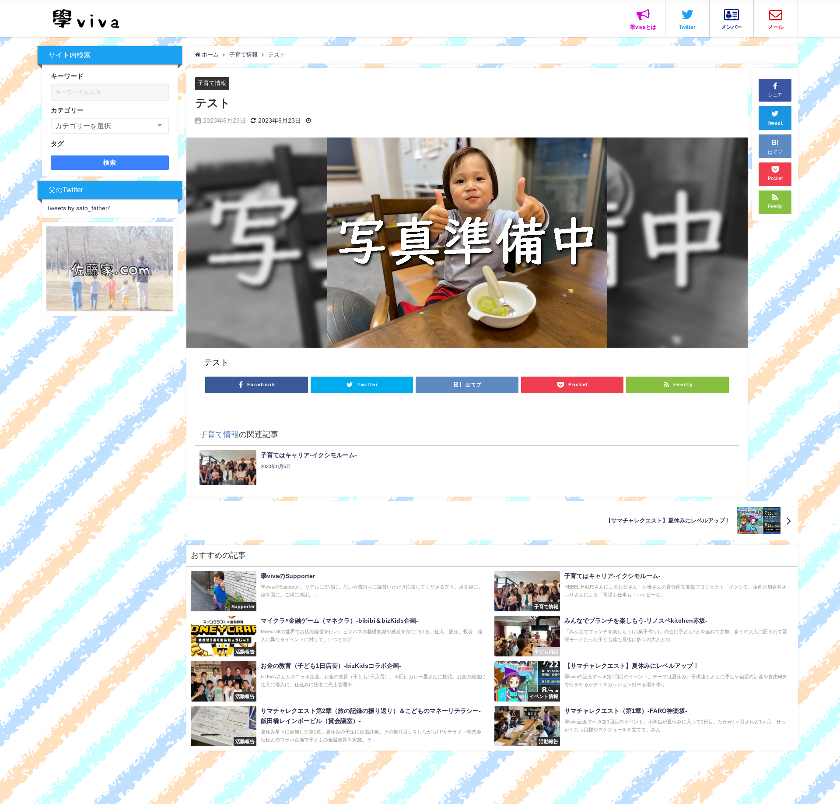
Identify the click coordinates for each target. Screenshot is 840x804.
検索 (110, 162)
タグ (57, 143)
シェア (775, 95)
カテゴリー (67, 110)
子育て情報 (212, 83)
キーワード (67, 76)
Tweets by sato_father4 (78, 208)
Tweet (775, 123)
